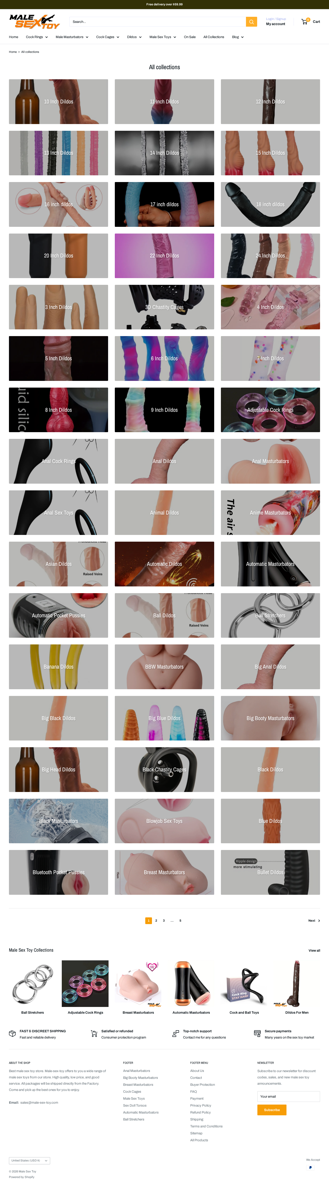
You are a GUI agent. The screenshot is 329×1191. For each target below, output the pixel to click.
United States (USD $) (25, 1160)
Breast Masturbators (138, 1084)
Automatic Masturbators (141, 1112)
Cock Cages (105, 37)
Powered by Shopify (21, 1177)
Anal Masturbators (136, 1071)
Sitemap (196, 1133)
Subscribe (272, 1110)
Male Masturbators (69, 37)
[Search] (251, 22)
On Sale (190, 37)
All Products (199, 1140)
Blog (235, 37)
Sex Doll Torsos (135, 1105)
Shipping (196, 1119)
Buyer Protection (202, 1084)
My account (275, 24)
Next (311, 920)
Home (13, 37)
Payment (196, 1098)
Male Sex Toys (160, 37)
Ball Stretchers (133, 1119)
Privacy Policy (200, 1105)
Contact (196, 1077)
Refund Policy (200, 1112)
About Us (197, 1071)
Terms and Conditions (206, 1126)
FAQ (193, 1091)
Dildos (132, 37)
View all (315, 950)
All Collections (213, 37)
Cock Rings (34, 37)
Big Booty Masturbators (140, 1077)
